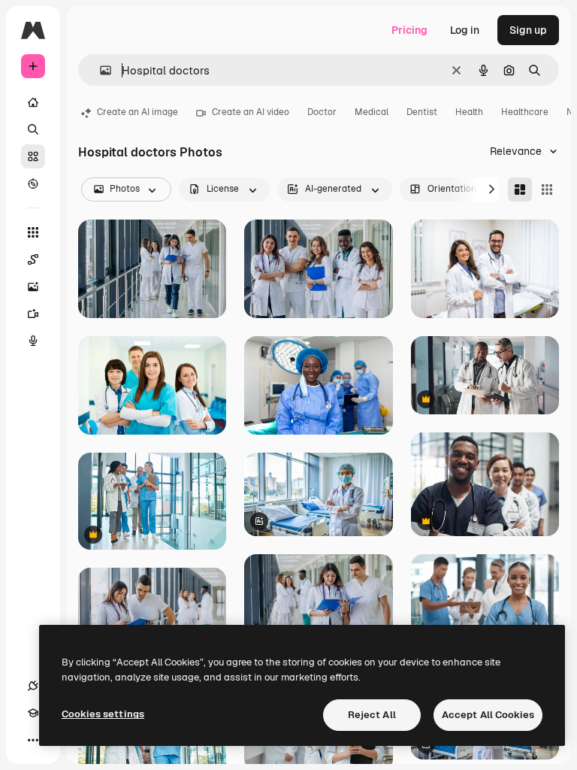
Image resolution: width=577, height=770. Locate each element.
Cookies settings (103, 714)
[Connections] (33, 686)
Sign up (528, 30)
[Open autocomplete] (99, 70)
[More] (33, 740)
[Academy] (33, 713)
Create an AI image (137, 112)
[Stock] (33, 156)
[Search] (33, 129)
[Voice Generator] (33, 341)
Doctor (322, 112)
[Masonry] (520, 189)
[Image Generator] (33, 286)
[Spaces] (33, 259)
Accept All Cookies (488, 714)
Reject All (372, 714)
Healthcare (524, 112)
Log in (464, 30)
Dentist (421, 112)
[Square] (547, 189)
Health (469, 112)
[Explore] (33, 183)
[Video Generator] (33, 314)
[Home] (33, 102)
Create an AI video (250, 112)
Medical (371, 112)
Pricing (409, 30)
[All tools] (33, 232)
